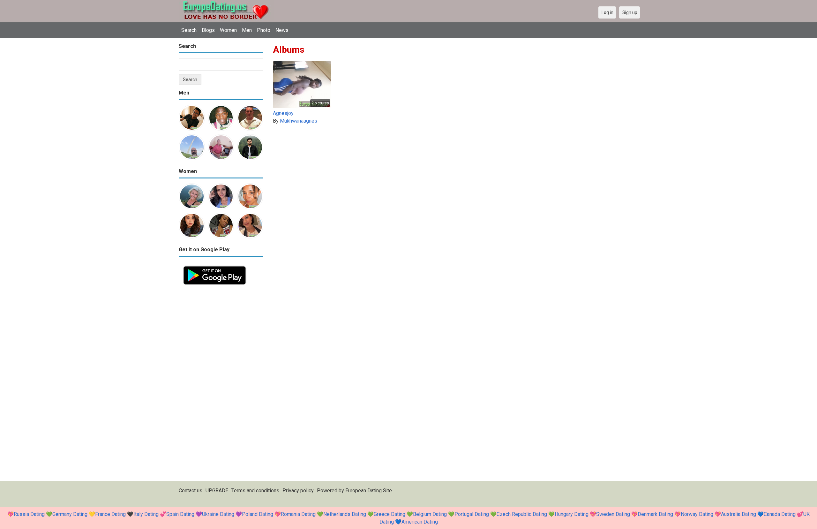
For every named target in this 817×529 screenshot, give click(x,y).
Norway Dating (697, 514)
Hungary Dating (571, 514)
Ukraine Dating (218, 514)
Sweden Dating (613, 514)
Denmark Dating (655, 514)
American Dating (419, 522)
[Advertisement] (221, 385)
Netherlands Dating (344, 514)
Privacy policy (298, 490)
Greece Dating (389, 514)
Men (247, 30)
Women (228, 30)
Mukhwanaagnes (298, 121)
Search (189, 30)
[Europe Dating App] (215, 265)
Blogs (208, 30)
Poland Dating (257, 514)
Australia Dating (738, 514)
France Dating (110, 514)
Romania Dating (298, 514)
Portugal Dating (471, 514)
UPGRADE (217, 490)
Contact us (190, 490)
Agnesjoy (283, 113)
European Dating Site (368, 490)
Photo (263, 30)
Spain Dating (180, 514)
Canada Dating (780, 514)
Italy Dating (146, 514)
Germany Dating (69, 514)
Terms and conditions (255, 490)
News (282, 30)
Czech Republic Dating (522, 514)
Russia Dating (29, 514)
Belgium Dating (430, 514)
